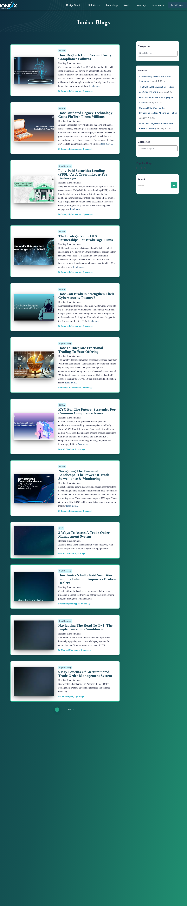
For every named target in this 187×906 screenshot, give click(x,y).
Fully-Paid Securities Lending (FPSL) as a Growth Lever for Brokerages (82, 174)
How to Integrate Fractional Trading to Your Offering (80, 350)
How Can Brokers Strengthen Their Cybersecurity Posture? (86, 296)
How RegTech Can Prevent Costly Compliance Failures (84, 57)
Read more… (95, 86)
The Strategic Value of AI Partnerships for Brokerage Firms (85, 238)
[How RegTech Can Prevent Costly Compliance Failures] (33, 70)
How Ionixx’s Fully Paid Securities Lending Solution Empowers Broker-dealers (87, 579)
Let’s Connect (177, 5)
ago (87, 91)
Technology (112, 5)
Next (70, 710)
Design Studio (73, 5)
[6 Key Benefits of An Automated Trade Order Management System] (33, 693)
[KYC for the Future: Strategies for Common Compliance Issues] (33, 426)
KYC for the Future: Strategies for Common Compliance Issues (87, 411)
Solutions (93, 5)
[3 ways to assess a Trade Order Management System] (33, 552)
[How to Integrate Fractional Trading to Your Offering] (33, 364)
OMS (61, 528)
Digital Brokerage (65, 166)
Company (141, 5)
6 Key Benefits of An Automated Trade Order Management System (85, 674)
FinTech (62, 51)
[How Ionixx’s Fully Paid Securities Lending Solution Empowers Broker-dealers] (33, 599)
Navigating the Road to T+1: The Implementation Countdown (85, 627)
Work (127, 5)
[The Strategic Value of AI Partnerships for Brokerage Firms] (33, 251)
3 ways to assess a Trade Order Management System (84, 534)
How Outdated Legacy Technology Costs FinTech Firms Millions (85, 115)
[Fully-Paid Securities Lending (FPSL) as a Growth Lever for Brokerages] (33, 189)
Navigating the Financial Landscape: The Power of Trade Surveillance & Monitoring (83, 475)
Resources (157, 5)
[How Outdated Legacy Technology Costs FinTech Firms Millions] (33, 127)
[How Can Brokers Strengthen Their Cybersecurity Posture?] (33, 307)
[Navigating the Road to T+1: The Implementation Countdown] (33, 647)
